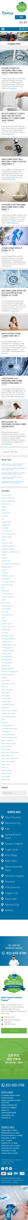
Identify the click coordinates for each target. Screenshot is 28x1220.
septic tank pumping (8, 716)
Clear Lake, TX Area (9, 1162)
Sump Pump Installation (9, 743)
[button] (25, 1200)
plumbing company (8, 668)
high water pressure (8, 608)
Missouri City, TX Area (10, 1180)
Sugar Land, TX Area (9, 1185)
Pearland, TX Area (8, 1183)
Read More (12, 120)
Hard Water (5, 605)
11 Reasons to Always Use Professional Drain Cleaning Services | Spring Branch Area (12, 102)
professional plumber (8, 707)
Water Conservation (8, 773)
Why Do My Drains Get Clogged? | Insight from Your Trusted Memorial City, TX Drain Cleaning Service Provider (13, 149)
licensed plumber (7, 626)
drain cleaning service (8, 566)
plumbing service (7, 692)
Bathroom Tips (6, 536)
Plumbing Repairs (7, 689)
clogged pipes (6, 557)
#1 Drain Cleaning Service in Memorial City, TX (12, 281)
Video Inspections (8, 1145)
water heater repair (8, 788)
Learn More (14, 1063)
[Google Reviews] (23, 23)
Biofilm (4, 542)
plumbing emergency (8, 671)
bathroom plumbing (8, 533)
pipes (3, 650)
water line (5, 800)
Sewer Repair (6, 725)
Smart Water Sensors (8, 737)
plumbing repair (7, 686)
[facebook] (20, 29)
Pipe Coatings (6, 635)
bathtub (4, 539)
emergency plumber (8, 578)
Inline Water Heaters (8, 614)
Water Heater (6, 782)
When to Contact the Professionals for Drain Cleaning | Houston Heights (14, 456)
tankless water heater (8, 746)
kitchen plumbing (7, 617)
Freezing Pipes (6, 593)
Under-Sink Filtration (8, 767)
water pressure (6, 806)
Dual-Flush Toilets (7, 575)
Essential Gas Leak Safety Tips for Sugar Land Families (12, 509)
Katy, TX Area (6, 1173)
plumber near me (7, 656)
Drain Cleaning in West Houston (11, 1134)
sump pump (5, 740)
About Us (5, 1142)
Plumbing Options (7, 680)
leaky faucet (5, 623)
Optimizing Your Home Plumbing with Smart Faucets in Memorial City (13, 496)
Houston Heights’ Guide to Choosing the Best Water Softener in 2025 (13, 505)
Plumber (4, 653)
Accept (14, 1214)
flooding (4, 590)
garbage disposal (7, 599)
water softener (6, 811)
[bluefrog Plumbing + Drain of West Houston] (7, 13)
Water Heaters (7, 1130)
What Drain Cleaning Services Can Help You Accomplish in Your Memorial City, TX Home (14, 325)
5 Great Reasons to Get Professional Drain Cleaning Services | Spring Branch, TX (12, 412)
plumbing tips (6, 698)
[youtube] (23, 29)
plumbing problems (8, 683)
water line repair (7, 803)
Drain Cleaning (6, 563)
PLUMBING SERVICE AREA (10, 1127)
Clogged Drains (6, 554)
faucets (4, 587)
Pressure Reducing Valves (10, 704)
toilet (3, 752)
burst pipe (5, 548)
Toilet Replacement (8, 758)
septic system (6, 713)
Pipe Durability (6, 641)
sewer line (5, 719)
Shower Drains (6, 731)
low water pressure (8, 629)
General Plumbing (9, 1140)
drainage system (7, 569)
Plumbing (5, 665)
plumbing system (7, 695)
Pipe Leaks (5, 644)
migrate (4, 632)
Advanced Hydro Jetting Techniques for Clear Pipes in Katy (14, 501)
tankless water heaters (9, 749)
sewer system (6, 728)
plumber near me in (8, 659)
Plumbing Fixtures (7, 674)
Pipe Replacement (7, 647)
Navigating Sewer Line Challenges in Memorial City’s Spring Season (13, 514)
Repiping (4, 710)
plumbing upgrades (8, 701)
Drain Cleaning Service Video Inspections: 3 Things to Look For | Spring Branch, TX (14, 193)
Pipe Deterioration (7, 638)
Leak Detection (7, 1147)
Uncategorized (6, 764)
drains (4, 572)
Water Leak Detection (8, 794)
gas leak (4, 602)
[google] (25, 29)
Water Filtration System (9, 776)
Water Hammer (6, 779)
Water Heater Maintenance (10, 785)
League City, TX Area (9, 1175)
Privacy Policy (14, 1218)
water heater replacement (10, 791)
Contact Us (6, 1150)
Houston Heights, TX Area (12, 1168)
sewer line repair (7, 722)
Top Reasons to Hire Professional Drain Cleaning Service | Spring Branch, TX (14, 239)
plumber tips (6, 662)
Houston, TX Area (8, 1170)
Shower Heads (6, 734)
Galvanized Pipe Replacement (11, 596)
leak (3, 620)
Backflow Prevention (8, 530)
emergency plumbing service (11, 584)
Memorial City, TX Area (10, 1178)
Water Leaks (5, 797)
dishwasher (5, 560)
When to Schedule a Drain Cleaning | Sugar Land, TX (11, 366)
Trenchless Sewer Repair (9, 761)
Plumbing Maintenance (9, 677)
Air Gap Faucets (7, 527)
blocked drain (6, 545)
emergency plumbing (8, 581)
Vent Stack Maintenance (9, 770)
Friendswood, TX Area (10, 1165)
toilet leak (5, 755)
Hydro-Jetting (6, 611)
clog (3, 551)
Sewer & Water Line (9, 1137)
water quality (6, 808)
